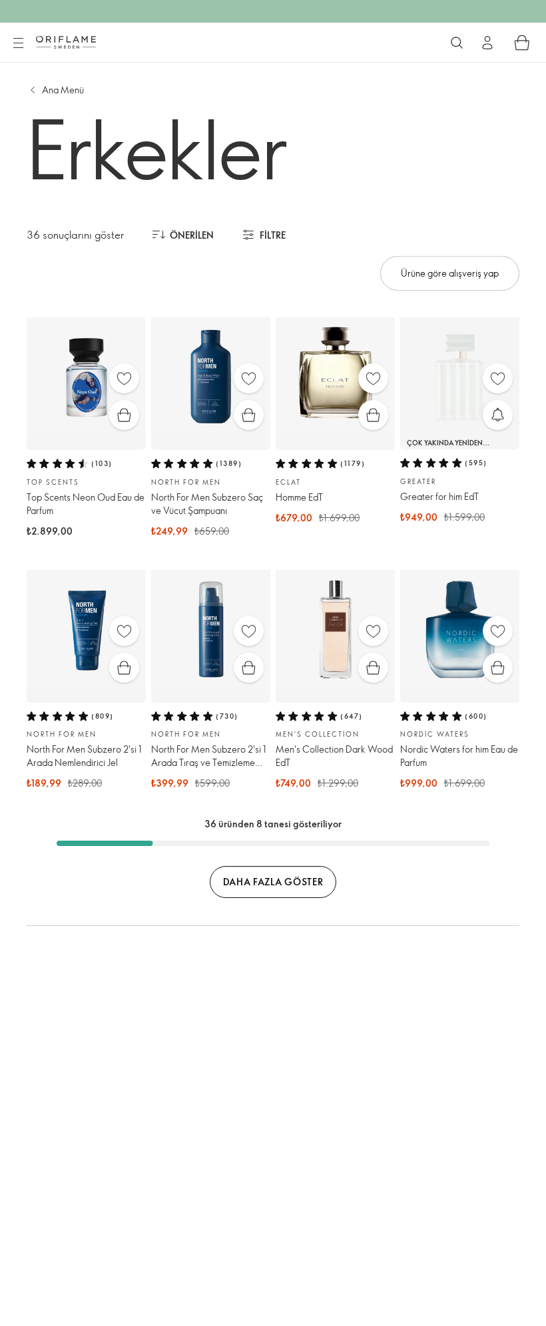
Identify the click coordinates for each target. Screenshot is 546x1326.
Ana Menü (63, 89)
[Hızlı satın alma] (124, 415)
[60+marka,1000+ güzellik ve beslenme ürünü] (457, 43)
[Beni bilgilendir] (498, 415)
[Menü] (18, 43)
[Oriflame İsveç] (66, 42)
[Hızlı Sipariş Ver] (522, 43)
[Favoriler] (124, 378)
